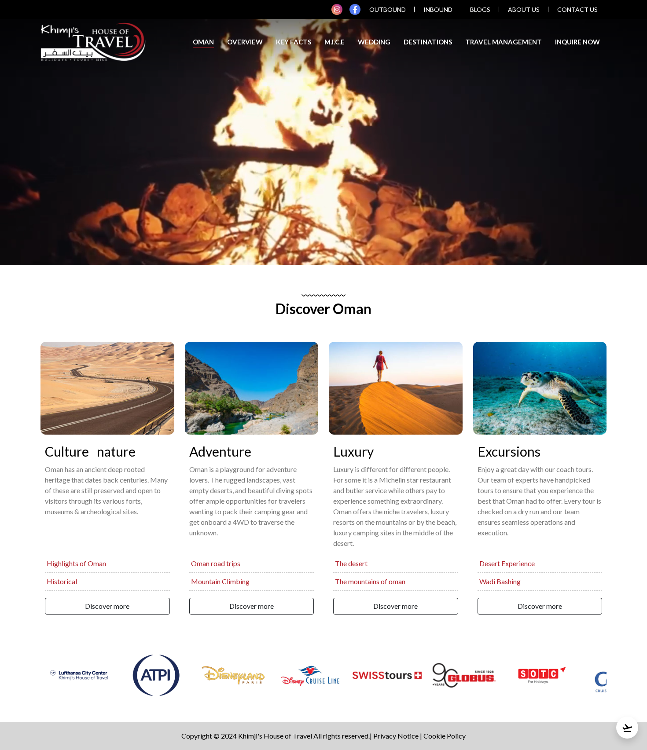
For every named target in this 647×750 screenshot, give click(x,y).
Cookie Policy (444, 736)
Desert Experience (507, 563)
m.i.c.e (334, 42)
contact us (577, 9)
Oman (203, 42)
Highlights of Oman (76, 563)
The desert (351, 563)
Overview (245, 42)
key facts (293, 42)
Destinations (428, 42)
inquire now (577, 42)
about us (524, 9)
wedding (374, 42)
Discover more (107, 606)
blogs (480, 9)
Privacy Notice (396, 736)
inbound (437, 9)
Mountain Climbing (220, 581)
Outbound (387, 9)
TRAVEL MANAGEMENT (503, 42)
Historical (62, 581)
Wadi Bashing (500, 581)
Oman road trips (215, 563)
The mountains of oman (370, 581)
